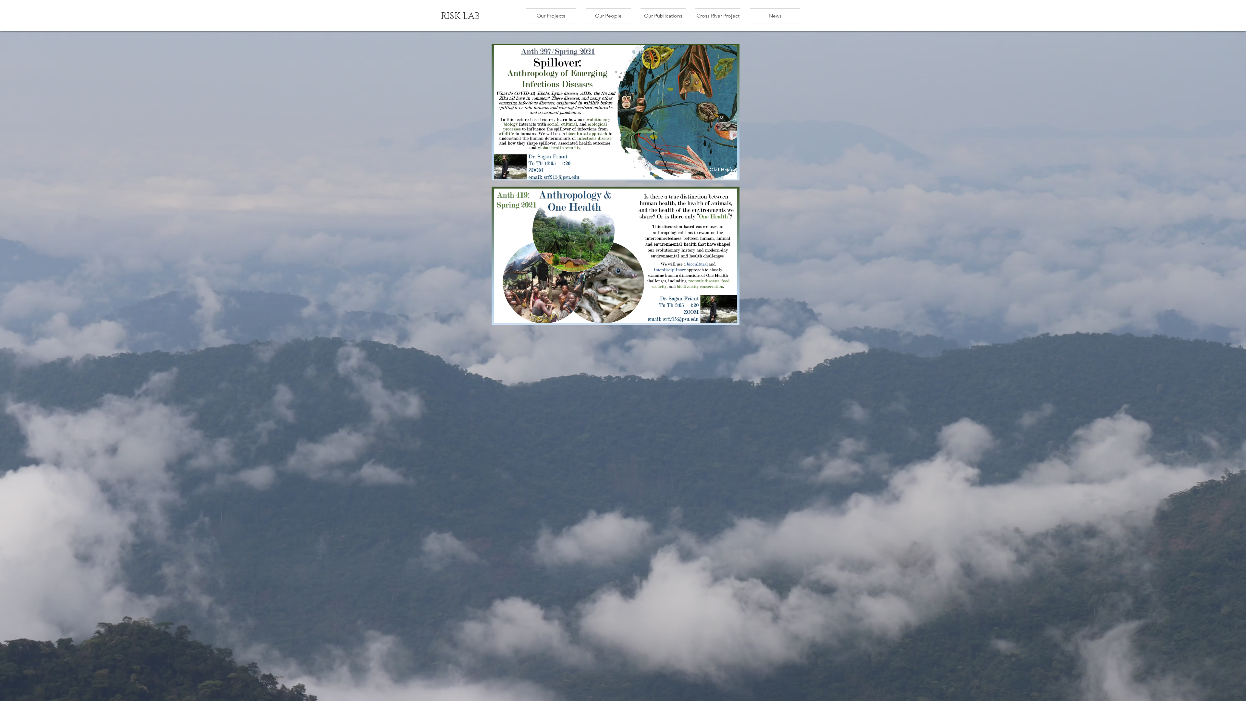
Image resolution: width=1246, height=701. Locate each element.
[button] (553, 15)
